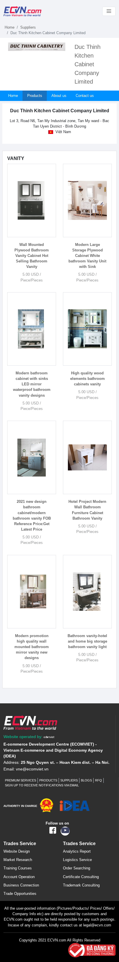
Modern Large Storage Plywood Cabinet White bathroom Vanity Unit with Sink (87, 255)
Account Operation (19, 877)
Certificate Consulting (81, 877)
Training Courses (17, 868)
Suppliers (28, 27)
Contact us (85, 95)
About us (58, 95)
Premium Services (20, 780)
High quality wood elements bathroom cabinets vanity (87, 378)
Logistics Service (77, 860)
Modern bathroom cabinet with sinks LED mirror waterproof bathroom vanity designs (32, 384)
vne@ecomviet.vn (32, 769)
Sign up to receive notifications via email (42, 785)
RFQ (98, 780)
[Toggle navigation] (109, 11)
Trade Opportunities (19, 893)
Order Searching (76, 868)
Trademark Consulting (81, 885)
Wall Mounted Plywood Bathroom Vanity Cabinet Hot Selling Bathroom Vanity (31, 255)
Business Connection (21, 885)
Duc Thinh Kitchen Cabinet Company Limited (88, 64)
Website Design (16, 851)
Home (9, 27)
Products (34, 95)
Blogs (86, 780)
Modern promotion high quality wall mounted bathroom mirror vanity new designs (31, 647)
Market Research (17, 860)
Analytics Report (77, 851)
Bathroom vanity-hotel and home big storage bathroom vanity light (87, 641)
